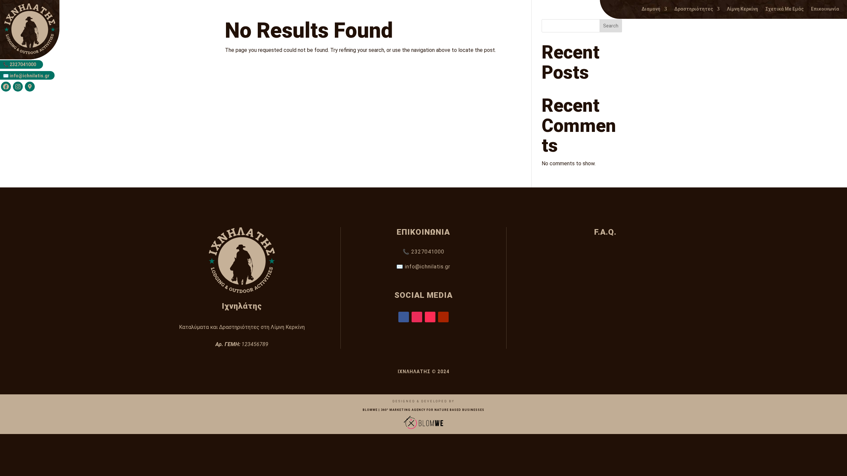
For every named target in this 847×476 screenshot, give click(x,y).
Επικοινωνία (825, 9)
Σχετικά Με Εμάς (784, 9)
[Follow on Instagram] (417, 317)
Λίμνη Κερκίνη (742, 9)
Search (610, 25)
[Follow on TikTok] (430, 317)
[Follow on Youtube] (443, 317)
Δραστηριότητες (693, 9)
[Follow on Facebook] (403, 317)
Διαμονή (651, 9)
